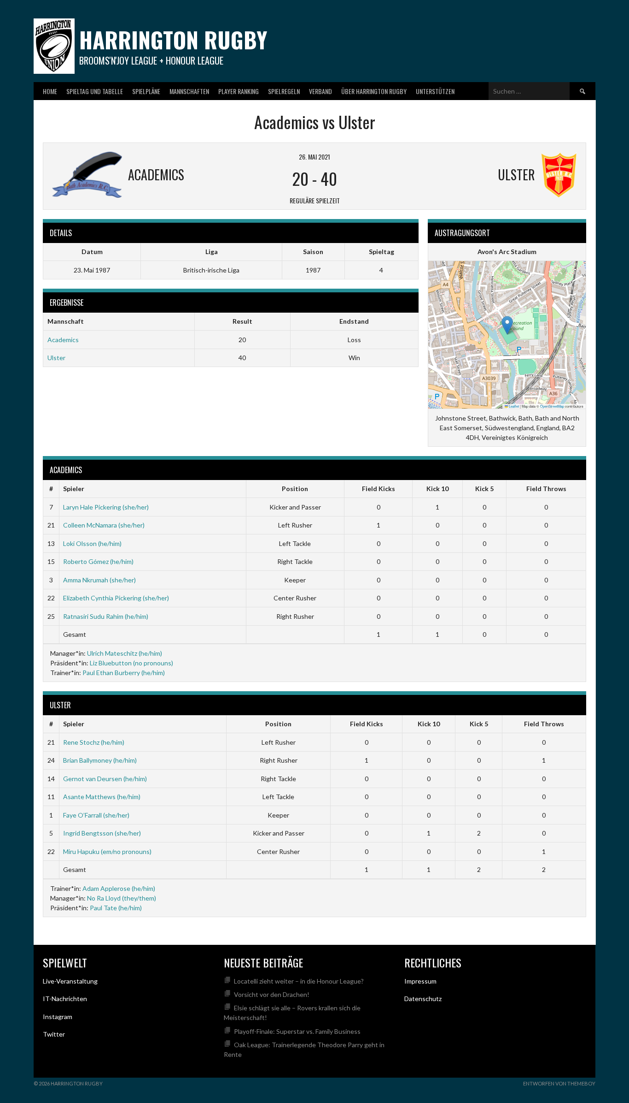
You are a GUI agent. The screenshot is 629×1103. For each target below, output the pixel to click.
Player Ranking (238, 91)
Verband (320, 91)
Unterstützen (435, 91)
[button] (507, 325)
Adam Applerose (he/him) (118, 888)
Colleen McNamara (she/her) (104, 525)
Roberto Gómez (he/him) (98, 561)
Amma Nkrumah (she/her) (99, 580)
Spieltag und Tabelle (94, 91)
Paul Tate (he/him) (116, 908)
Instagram (57, 1016)
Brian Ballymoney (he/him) (100, 760)
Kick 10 (437, 488)
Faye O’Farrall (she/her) (96, 815)
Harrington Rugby (173, 39)
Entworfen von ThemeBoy (559, 1083)
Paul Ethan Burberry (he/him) (123, 672)
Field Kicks (378, 488)
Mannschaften (189, 91)
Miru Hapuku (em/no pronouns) (107, 851)
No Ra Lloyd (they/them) (121, 898)
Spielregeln (284, 91)
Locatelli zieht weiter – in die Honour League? (299, 981)
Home (50, 91)
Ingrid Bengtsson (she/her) (102, 833)
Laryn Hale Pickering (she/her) (106, 507)
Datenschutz (423, 998)
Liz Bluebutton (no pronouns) (131, 663)
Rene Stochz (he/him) (93, 742)
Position (295, 488)
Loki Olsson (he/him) (92, 543)
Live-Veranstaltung (70, 981)
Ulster (56, 358)
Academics (63, 340)
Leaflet (513, 406)
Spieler (73, 488)
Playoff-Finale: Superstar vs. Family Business (297, 1031)
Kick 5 (484, 488)
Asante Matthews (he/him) (101, 797)
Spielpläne (146, 91)
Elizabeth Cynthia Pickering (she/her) (116, 598)
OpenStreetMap (552, 406)
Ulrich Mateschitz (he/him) (124, 653)
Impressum (420, 981)
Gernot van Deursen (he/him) (105, 779)
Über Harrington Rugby (374, 91)
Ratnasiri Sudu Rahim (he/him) (105, 616)
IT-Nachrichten (65, 998)
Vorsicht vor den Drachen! (271, 994)
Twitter (54, 1034)
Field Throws (546, 488)
